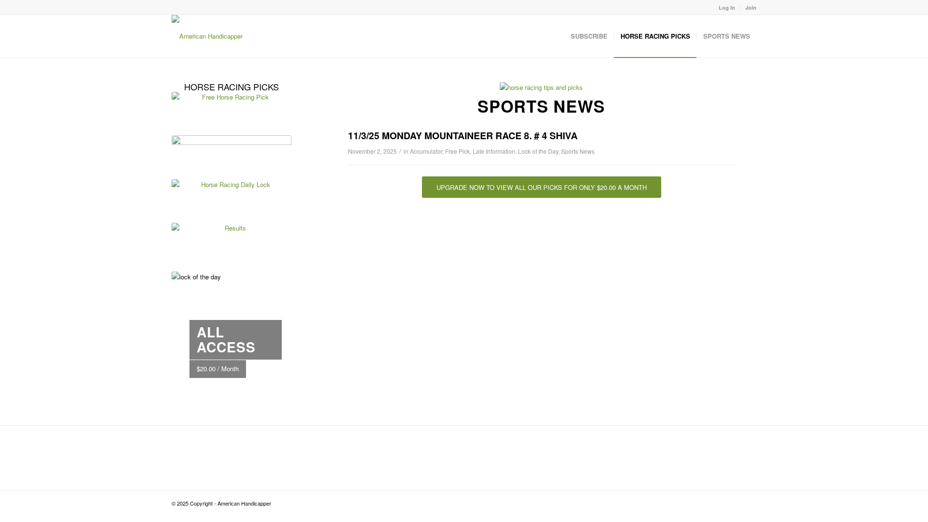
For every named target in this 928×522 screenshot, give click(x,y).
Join (750, 7)
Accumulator (426, 151)
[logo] (207, 36)
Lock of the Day (538, 151)
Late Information (494, 151)
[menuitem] (727, 7)
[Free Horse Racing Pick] (231, 111)
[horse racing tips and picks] (541, 87)
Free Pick (457, 151)
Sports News (577, 151)
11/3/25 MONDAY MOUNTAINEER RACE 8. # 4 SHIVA (463, 135)
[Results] (231, 242)
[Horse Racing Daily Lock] (231, 198)
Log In (727, 7)
